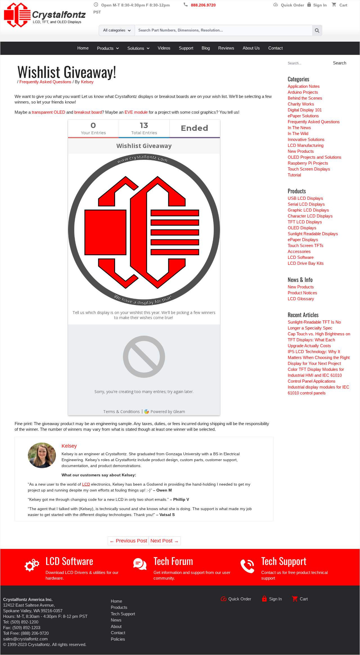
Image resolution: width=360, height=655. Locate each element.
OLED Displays (302, 227)
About (116, 626)
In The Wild (298, 133)
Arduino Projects (303, 92)
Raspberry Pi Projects (308, 163)
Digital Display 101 (305, 109)
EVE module (136, 112)
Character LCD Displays (310, 216)
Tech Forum (173, 560)
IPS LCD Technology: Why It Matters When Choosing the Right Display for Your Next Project (319, 357)
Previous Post (128, 541)
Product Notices (302, 292)
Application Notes (304, 86)
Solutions (135, 48)
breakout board (88, 112)
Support (186, 48)
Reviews (226, 48)
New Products (301, 151)
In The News (299, 127)
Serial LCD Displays (306, 204)
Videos (164, 48)
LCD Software (301, 257)
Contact (275, 48)
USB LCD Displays (305, 198)
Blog (206, 48)
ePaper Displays (303, 239)
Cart (343, 5)
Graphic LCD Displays (308, 210)
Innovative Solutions (306, 139)
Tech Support (284, 560)
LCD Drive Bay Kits (306, 263)
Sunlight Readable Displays (313, 233)
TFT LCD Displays (305, 221)
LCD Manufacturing (305, 145)
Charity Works (301, 104)
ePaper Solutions (303, 115)
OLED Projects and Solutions (314, 157)
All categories (114, 30)
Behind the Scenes (305, 98)
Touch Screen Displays (309, 169)
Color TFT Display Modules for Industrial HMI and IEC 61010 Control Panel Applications (316, 375)
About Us (251, 48)
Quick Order (288, 5)
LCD (86, 484)
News (116, 620)
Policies (118, 639)
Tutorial (294, 174)
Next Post (164, 541)
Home (83, 48)
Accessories (299, 251)
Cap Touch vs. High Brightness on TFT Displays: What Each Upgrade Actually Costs (319, 339)
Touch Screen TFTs (305, 245)
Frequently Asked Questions (45, 81)
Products (105, 48)
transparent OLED (48, 112)
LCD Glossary (301, 298)
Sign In (320, 5)
